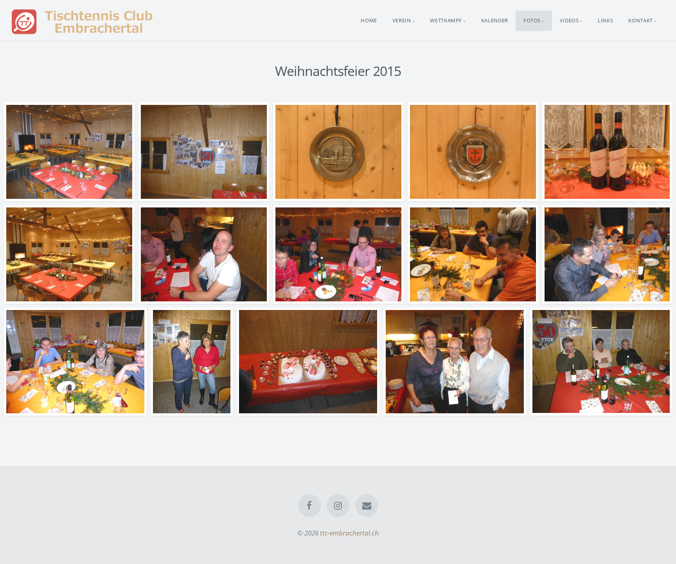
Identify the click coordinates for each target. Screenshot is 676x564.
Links (605, 20)
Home (369, 20)
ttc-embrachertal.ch (349, 532)
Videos (569, 20)
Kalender (494, 20)
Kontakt (640, 20)
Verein (401, 20)
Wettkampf (446, 20)
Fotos (532, 20)
